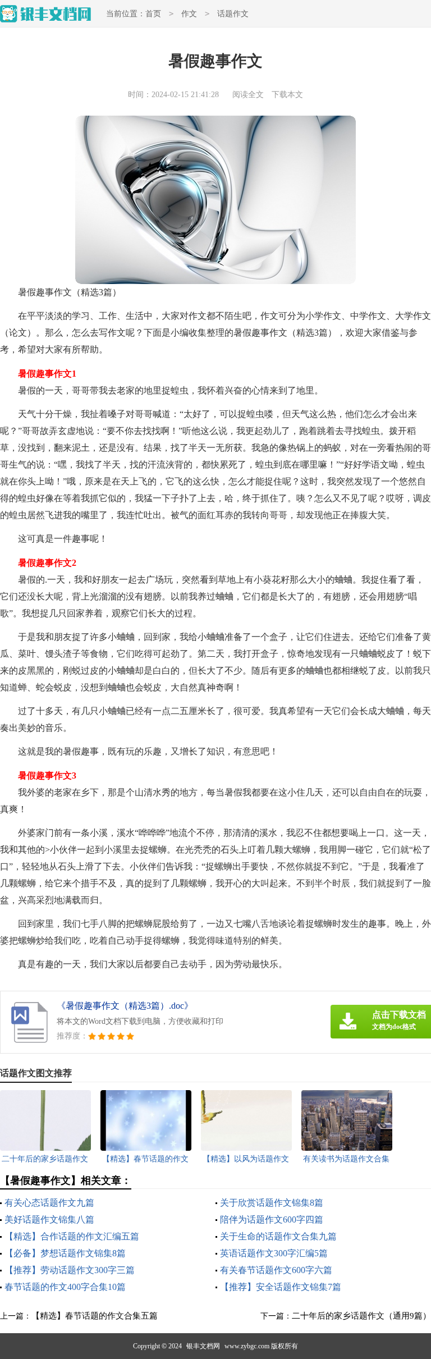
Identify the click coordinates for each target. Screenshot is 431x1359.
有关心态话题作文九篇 (49, 1202)
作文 (189, 14)
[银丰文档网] (46, 14)
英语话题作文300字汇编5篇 (274, 1253)
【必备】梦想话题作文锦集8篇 (65, 1253)
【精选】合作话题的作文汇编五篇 (71, 1236)
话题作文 (233, 14)
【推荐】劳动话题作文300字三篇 (69, 1270)
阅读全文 (248, 94)
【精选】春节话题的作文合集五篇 (94, 1315)
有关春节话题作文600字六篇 (276, 1270)
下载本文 (287, 94)
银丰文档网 (203, 1346)
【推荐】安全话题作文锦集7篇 (280, 1287)
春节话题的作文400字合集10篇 (65, 1287)
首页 (153, 14)
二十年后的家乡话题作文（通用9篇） (361, 1315)
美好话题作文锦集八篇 (49, 1219)
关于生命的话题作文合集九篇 (278, 1236)
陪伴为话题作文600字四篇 (271, 1219)
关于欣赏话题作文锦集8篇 (271, 1202)
